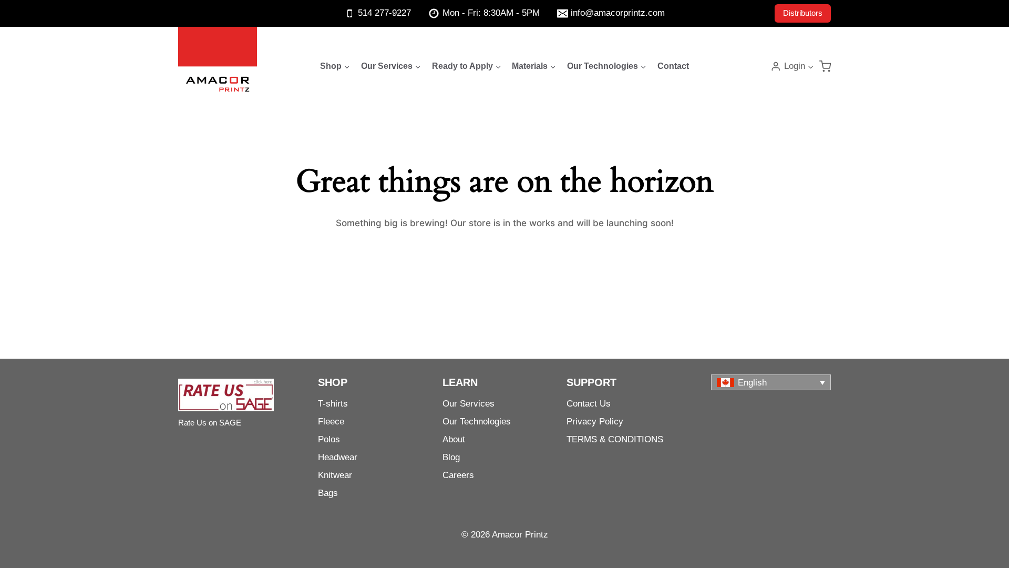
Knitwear (335, 475)
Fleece (331, 422)
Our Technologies (476, 422)
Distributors (802, 12)
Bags (328, 493)
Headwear (337, 457)
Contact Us (589, 404)
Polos (329, 439)
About (453, 439)
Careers (458, 475)
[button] (810, 66)
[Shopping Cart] (825, 66)
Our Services (468, 404)
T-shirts (333, 404)
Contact (673, 66)
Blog (451, 457)
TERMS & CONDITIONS (615, 439)
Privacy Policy (595, 422)
